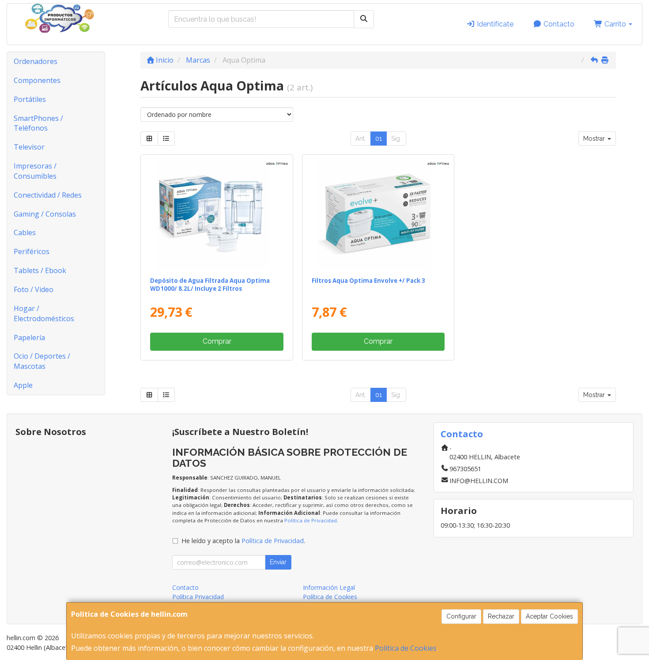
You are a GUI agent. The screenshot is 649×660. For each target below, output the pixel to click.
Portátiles (30, 99)
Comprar (217, 341)
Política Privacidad (198, 596)
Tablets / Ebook (40, 270)
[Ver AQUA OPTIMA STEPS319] (378, 214)
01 (378, 138)
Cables (25, 232)
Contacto (558, 24)
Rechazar (501, 616)
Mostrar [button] (595, 138)
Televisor (29, 147)
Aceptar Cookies (549, 616)
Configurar (461, 616)
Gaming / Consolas (45, 214)
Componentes (37, 80)
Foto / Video (33, 289)
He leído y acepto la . (243, 540)
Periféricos (31, 251)
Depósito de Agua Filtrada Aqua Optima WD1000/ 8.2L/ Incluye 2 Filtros (210, 284)
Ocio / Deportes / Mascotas (42, 361)
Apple (23, 385)
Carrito (615, 24)
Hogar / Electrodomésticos (44, 313)
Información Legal (329, 587)
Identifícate (494, 24)
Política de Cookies (406, 648)
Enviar (278, 562)
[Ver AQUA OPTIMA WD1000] (216, 214)
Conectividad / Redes (48, 195)
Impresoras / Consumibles (35, 171)
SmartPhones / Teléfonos (38, 123)
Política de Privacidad (310, 520)
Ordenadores (35, 61)
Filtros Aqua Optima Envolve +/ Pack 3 (368, 281)
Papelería (29, 337)
